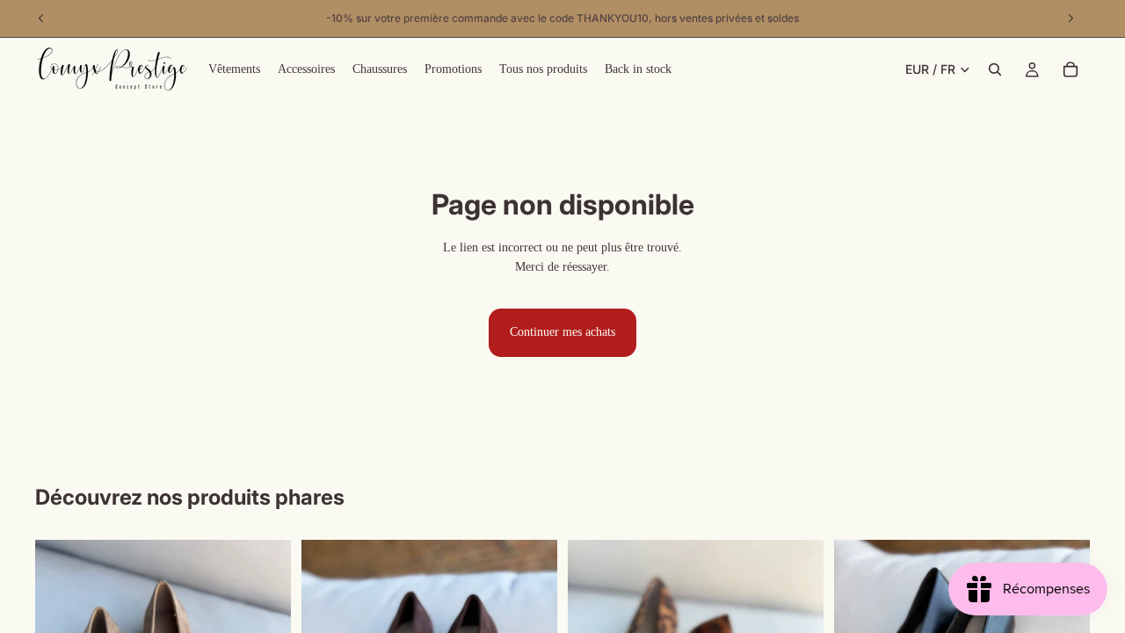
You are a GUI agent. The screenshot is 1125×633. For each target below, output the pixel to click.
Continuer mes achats (562, 331)
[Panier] (1070, 69)
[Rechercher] (995, 69)
